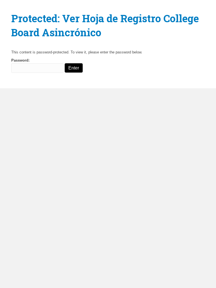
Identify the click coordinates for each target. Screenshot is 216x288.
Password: (20, 60)
